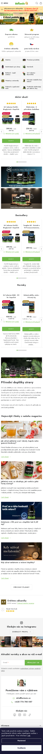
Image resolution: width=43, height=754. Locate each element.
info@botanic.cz (23, 698)
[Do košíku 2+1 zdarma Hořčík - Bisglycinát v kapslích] (11, 141)
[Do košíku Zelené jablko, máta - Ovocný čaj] (31, 329)
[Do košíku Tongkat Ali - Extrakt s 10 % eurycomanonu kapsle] (31, 259)
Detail (31, 141)
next (41, 131)
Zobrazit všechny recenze (25, 603)
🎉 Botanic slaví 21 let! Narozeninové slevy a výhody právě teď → (21, 9)
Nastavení (22, 740)
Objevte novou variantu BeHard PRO (3, 23)
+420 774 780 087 (23, 701)
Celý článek (5, 457)
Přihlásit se (33, 663)
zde (28, 735)
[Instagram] (19, 715)
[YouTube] (24, 715)
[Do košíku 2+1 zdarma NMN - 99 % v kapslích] (11, 329)
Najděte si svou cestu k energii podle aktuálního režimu (2, 23)
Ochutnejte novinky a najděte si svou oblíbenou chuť (1, 23)
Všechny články (21, 587)
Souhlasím (22, 748)
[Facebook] (14, 715)
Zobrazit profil (20, 632)
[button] (1, 17)
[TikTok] (29, 715)
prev (1, 131)
